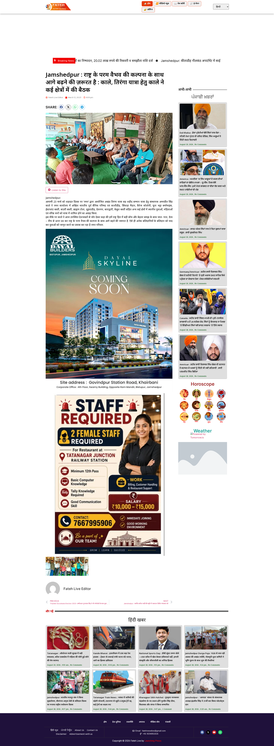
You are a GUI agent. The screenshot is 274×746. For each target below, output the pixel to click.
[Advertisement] (137, 35)
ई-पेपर (194, 3)
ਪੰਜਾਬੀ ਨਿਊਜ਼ (66, 730)
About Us (79, 730)
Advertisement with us (80, 734)
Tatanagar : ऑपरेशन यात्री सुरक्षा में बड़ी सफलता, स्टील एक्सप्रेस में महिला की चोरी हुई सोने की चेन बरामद (68, 657)
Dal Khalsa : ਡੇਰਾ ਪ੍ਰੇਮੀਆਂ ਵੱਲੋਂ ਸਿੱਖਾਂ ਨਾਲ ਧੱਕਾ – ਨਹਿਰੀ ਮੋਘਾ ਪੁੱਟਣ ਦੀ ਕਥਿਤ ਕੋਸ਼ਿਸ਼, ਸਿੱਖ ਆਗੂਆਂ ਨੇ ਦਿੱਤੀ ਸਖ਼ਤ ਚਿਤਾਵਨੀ (200, 136)
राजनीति (129, 722)
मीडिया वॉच (155, 722)
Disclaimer (61, 734)
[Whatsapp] (220, 732)
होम (147, 3)
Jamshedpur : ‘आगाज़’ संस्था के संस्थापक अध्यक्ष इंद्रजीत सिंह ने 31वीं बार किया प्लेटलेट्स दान (204, 701)
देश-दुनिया (116, 722)
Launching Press (153, 740)
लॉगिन (148, 9)
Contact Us (92, 730)
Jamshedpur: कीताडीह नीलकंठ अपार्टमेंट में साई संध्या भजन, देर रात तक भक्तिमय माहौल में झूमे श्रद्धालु (189, 61)
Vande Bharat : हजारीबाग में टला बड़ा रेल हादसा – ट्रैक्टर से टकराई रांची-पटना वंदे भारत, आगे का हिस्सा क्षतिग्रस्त (112, 657)
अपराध (142, 722)
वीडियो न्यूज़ (162, 3)
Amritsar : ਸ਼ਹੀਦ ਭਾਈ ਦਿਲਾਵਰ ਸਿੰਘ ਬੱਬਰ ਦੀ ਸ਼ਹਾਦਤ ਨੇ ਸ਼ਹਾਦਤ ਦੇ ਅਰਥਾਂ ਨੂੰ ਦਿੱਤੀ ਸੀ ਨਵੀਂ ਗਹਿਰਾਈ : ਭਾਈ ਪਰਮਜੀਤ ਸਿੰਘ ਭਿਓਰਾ (202, 368)
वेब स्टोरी (179, 3)
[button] (61, 107)
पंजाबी (168, 722)
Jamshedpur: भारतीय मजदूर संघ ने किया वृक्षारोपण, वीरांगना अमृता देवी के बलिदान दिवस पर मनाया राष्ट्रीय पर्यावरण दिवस (66, 701)
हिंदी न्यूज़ (54, 730)
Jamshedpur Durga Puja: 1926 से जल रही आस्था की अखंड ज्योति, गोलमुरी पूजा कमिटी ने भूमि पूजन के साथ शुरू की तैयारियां (205, 657)
